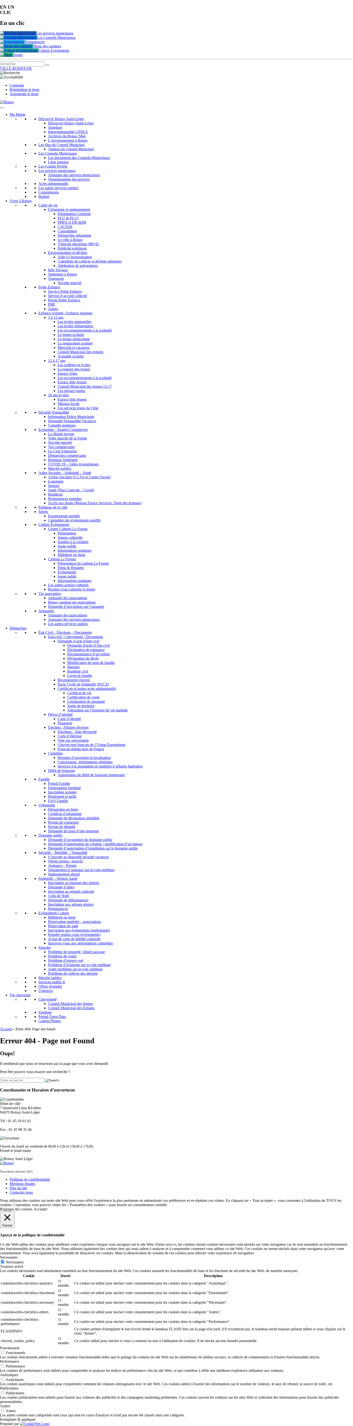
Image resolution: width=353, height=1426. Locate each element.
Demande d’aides (61, 887)
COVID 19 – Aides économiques (73, 464)
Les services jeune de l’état (78, 408)
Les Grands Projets (52, 166)
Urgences (45, 991)
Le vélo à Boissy (70, 240)
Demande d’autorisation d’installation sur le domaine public (93, 848)
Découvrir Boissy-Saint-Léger (61, 119)
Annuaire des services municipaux (74, 175)
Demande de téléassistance (68, 900)
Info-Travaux (58, 270)
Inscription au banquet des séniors (73, 883)
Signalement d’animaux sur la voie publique (81, 870)
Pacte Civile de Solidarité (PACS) (83, 684)
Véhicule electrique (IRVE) (78, 244)
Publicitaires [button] (9, 1388)
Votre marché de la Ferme (67, 438)
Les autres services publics (58, 188)
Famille (44, 779)
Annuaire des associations (67, 598)
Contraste (17, 85)
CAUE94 (65, 227)
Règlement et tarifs (62, 796)
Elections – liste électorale (77, 732)
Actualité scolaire (71, 356)
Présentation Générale (74, 214)
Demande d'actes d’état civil (88, 645)
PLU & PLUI (68, 218)
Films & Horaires (71, 568)
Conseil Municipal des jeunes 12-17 (85, 386)
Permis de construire (63, 822)
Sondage (45, 1012)
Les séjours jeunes (71, 391)
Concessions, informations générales (85, 762)
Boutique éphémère (63, 460)
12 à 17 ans (56, 360)
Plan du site (18, 1188)
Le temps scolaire (71, 335)
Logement (55, 481)
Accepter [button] (40, 1209)
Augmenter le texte (24, 94)
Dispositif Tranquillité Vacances (72, 421)
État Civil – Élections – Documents (65, 632)
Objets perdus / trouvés (65, 861)
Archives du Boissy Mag (67, 136)
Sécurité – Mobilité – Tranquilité (62, 853)
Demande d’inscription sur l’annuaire (76, 606)
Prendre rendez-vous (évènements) (74, 935)
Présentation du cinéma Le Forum (83, 563)
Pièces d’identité (60, 714)
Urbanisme (46, 805)
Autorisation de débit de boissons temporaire (91, 775)
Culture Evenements (53, 50)
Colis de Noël (58, 896)
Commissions (48, 192)
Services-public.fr (51, 982)
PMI (51, 304)
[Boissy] (7, 1163)
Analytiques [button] (9, 1375)
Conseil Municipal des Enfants (71, 1008)
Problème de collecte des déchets (73, 973)
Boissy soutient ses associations (72, 602)
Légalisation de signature (86, 701)
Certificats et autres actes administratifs (87, 689)
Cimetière (55, 753)
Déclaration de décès (83, 658)
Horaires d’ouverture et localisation (84, 758)
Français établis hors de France (81, 749)
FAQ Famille (58, 801)
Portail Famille (59, 783)
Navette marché (69, 283)
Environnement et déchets (67, 253)
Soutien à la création (73, 542)
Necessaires (15, 1262)
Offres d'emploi (50, 986)
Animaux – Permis (62, 865)
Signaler (44, 947)
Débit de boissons (61, 771)
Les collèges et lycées (74, 365)
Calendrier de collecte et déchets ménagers (90, 261)
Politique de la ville (52, 507)
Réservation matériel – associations (74, 922)
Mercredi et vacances (74, 348)
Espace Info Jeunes (72, 382)
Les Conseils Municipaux (56, 37)
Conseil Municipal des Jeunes (70, 1004)
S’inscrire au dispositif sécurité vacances (78, 857)
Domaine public (50, 835)
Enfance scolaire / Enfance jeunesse (65, 313)
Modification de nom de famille (91, 663)
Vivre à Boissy (21, 201)
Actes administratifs (53, 184)
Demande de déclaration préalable (73, 818)
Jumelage (55, 127)
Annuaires (46, 611)
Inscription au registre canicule (71, 891)
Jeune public (67, 546)
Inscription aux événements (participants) (79, 930)
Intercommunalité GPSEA (68, 132)
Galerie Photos (49, 1021)
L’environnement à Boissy (68, 140)
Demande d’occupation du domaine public (80, 840)
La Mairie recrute (61, 434)
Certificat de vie (79, 693)
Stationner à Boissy (62, 274)
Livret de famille (79, 676)
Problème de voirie (62, 956)
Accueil (6, 1029)
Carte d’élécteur (70, 736)
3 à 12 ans (55, 317)
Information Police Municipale (71, 417)
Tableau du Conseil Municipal (71, 149)
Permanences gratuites (65, 499)
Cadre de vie (48, 205)
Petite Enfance (49, 287)
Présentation (67, 533)
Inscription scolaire (62, 792)
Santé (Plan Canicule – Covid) (71, 490)
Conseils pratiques (62, 425)
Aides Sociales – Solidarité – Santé (64, 473)
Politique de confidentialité (30, 1179)
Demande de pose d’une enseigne (73, 831)
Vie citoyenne (20, 995)
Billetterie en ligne (71, 555)
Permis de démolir (61, 827)
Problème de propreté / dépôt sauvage (76, 952)
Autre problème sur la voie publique (75, 969)
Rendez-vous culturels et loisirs (71, 589)
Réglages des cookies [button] (16, 1209)
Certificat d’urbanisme (65, 814)
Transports (56, 278)
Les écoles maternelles (74, 322)
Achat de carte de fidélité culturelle (74, 939)
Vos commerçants (61, 447)
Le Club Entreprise (62, 451)
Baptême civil (77, 671)
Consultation (67, 231)
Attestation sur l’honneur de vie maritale (97, 710)
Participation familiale (64, 788)
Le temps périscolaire (74, 339)
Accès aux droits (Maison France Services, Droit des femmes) (94, 503)
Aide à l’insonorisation (75, 257)
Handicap (55, 494)
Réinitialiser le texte (24, 90)
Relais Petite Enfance (64, 300)
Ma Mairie (17, 114)
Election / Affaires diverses (68, 727)
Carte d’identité (69, 719)
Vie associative (49, 594)
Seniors (53, 486)
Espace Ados (67, 373)
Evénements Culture (53, 913)
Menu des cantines (47, 46)
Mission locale (68, 404)
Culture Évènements (53, 524)
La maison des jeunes (74, 369)
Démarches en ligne (63, 809)
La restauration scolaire (75, 343)
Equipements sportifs (64, 516)
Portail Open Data (52, 1017)
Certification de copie (83, 697)
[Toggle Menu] (2, 107)
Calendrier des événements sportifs (74, 520)
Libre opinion (58, 162)
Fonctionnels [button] (9, 1348)
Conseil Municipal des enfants (80, 352)
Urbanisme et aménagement (69, 209)
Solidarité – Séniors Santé (57, 878)
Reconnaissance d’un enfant (88, 654)
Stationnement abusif (64, 874)
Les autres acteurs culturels (68, 585)
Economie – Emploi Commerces (63, 430)
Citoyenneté (47, 999)
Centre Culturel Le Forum (67, 529)
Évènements (67, 572)
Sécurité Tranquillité (53, 412)
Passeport (65, 723)
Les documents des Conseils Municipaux (79, 158)
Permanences (35, 42)
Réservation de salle (63, 926)
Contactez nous (21, 1192)
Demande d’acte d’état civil (78, 641)
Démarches (18, 628)
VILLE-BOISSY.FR (16, 68)
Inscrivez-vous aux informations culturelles (80, 943)
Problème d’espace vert (65, 960)
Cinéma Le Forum (62, 559)
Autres (53, 309)
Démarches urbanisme (74, 235)
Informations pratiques (74, 550)
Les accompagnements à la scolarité (85, 330)
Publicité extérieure (72, 248)
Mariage (73, 667)
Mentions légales (22, 1184)
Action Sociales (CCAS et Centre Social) (79, 477)
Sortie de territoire (80, 706)
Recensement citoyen (74, 680)
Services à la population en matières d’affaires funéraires (100, 766)
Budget (43, 196)
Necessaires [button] (9, 1257)
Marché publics (59, 468)
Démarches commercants (67, 455)
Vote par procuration (73, 740)
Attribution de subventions (78, 266)
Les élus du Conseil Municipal (61, 145)
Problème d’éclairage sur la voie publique (79, 965)
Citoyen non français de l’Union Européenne (92, 745)
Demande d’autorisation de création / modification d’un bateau (95, 844)
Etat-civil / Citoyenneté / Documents (75, 637)
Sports (18, 55)
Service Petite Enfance (65, 291)
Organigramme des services (69, 179)
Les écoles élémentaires (75, 326)
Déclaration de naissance (86, 650)
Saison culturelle (70, 537)
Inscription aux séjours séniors (71, 904)
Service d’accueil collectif (67, 296)
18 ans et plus (58, 395)
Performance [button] (9, 1361)
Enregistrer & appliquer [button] (18, 1419)
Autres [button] (5, 1406)
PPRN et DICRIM (72, 222)
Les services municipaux (54, 33)
